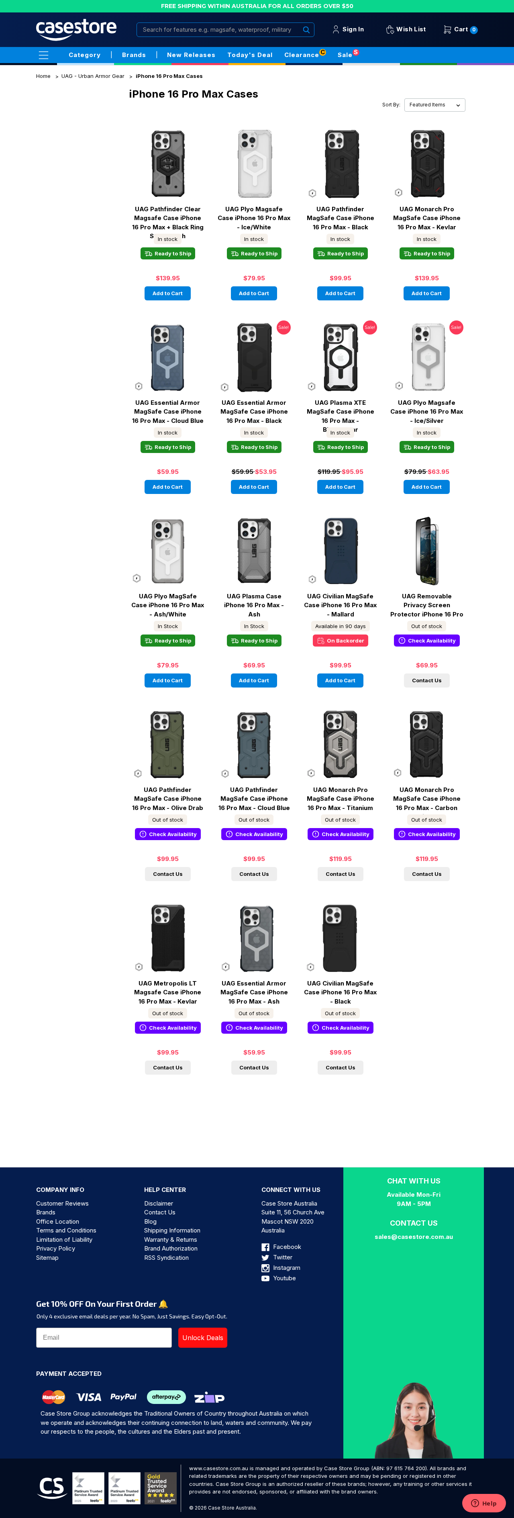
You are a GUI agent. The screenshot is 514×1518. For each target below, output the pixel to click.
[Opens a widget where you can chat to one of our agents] (484, 1504)
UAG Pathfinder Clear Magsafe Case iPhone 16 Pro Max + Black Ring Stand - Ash (168, 218)
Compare (165, 170)
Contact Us (427, 680)
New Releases (191, 55)
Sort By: (391, 105)
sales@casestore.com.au (414, 1237)
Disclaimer (158, 1203)
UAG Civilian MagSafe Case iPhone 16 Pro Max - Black (340, 992)
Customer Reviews (62, 1203)
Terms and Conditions (66, 1230)
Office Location (57, 1221)
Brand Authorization (171, 1248)
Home (43, 76)
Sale (345, 55)
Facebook (286, 1247)
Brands (45, 1212)
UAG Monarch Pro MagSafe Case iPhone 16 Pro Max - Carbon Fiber (427, 799)
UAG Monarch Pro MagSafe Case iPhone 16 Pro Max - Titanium (340, 799)
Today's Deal (250, 55)
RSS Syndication (166, 1257)
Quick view (168, 156)
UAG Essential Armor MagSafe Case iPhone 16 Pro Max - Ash (254, 992)
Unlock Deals (202, 1338)
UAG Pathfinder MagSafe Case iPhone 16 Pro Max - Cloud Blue (254, 799)
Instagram (285, 1267)
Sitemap (47, 1257)
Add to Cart (168, 293)
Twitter (281, 1257)
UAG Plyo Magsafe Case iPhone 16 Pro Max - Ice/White (254, 218)
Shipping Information (172, 1230)
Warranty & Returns (170, 1239)
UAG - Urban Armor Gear (92, 76)
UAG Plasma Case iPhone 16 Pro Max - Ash (254, 605)
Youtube (283, 1278)
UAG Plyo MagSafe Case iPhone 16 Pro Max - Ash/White (167, 605)
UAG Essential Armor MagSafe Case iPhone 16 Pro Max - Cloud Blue (168, 411)
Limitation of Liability (64, 1239)
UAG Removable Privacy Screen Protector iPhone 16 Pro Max (426, 605)
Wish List (410, 29)
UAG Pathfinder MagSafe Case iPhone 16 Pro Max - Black (340, 218)
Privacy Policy (55, 1248)
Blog (150, 1221)
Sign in (352, 29)
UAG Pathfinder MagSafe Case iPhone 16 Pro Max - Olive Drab (167, 799)
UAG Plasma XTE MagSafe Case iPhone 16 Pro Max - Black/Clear (340, 411)
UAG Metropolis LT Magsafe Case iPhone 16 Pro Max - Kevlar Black (167, 992)
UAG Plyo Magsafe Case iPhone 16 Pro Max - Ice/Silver (426, 411)
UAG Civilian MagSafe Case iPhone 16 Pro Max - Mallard (340, 605)
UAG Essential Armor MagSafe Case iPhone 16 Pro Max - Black (254, 411)
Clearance (301, 55)
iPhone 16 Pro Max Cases (169, 76)
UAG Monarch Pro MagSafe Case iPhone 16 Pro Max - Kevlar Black (427, 218)
